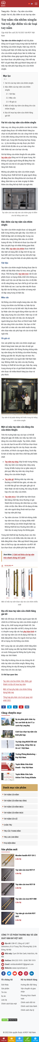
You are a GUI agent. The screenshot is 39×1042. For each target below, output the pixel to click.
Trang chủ (5, 11)
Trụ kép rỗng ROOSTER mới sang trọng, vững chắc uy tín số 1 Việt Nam (26, 745)
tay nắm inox (23, 274)
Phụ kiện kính (9, 843)
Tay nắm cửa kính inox (13, 813)
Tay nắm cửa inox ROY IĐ (25, 884)
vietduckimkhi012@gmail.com (21, 964)
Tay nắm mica (10, 497)
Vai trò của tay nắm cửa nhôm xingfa (19, 83)
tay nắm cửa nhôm (17, 249)
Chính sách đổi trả (28, 1002)
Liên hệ (4, 1000)
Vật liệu (12, 94)
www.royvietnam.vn (20, 968)
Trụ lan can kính (11, 837)
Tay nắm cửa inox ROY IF (25, 870)
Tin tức (13, 11)
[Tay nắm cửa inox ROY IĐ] (7, 889)
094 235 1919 (17, 960)
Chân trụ (8, 825)
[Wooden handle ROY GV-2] (7, 860)
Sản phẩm (5, 988)
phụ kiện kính (28, 631)
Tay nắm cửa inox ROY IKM (26, 899)
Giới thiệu (5, 985)
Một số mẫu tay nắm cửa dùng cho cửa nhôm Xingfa (20, 107)
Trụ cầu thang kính (12, 831)
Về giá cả (12, 102)
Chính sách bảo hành (29, 1006)
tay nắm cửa (6, 157)
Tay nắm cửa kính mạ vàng (15, 801)
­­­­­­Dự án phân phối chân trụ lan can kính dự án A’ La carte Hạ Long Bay (25, 722)
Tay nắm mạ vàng (11, 462)
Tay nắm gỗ (9, 479)
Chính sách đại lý (27, 1010)
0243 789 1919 (29, 960)
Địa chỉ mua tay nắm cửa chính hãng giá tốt (19, 114)
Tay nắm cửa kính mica (13, 807)
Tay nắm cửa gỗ (10, 819)
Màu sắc (12, 98)
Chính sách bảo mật (9, 1004)
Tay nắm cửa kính (11, 795)
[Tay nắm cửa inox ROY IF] (7, 874)
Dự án (3, 996)
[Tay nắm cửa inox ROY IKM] (7, 903)
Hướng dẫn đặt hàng (29, 985)
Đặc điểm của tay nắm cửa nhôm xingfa (17, 88)
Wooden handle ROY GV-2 (25, 855)
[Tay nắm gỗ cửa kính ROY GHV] (7, 918)
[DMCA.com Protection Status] (9, 1020)
